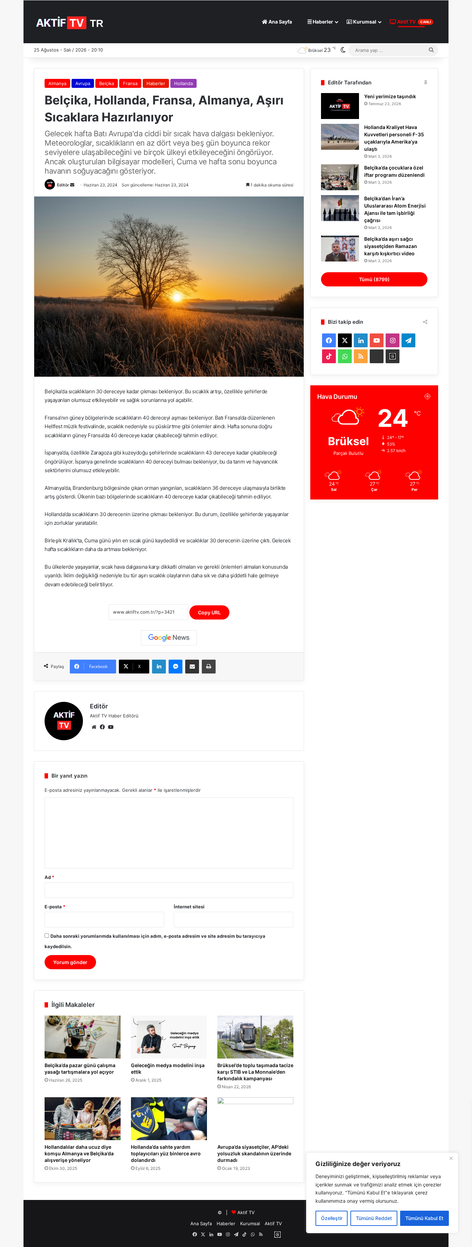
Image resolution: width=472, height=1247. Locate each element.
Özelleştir (331, 1218)
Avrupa (82, 83)
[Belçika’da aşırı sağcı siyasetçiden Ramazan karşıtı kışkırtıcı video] (340, 249)
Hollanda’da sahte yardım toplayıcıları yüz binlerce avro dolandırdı (166, 1153)
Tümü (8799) (374, 279)
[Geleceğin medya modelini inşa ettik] (169, 1037)
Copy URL (209, 612)
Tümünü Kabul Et (424, 1218)
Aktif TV (413, 22)
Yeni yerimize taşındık (390, 96)
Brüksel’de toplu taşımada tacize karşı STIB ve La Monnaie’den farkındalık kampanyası (255, 1071)
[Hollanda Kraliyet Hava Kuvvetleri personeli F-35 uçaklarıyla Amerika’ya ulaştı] (340, 137)
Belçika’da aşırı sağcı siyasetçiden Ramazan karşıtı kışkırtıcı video (390, 246)
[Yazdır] (209, 666)
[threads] (392, 356)
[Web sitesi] (94, 727)
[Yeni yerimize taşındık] (340, 106)
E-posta (55, 906)
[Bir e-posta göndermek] (72, 184)
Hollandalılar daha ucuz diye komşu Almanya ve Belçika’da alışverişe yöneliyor (79, 1153)
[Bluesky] (377, 356)
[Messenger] (175, 666)
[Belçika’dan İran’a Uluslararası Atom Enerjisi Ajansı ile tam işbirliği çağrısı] (340, 208)
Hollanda (183, 83)
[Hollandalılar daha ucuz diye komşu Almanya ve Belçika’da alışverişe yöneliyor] (83, 1118)
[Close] (451, 1158)
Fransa (130, 83)
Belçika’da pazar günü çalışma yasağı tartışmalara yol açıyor (80, 1068)
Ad (49, 877)
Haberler (322, 22)
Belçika (106, 83)
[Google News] (169, 637)
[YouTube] (110, 727)
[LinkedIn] (159, 666)
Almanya (57, 83)
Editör (63, 184)
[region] (382, 1193)
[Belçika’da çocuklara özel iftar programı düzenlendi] (340, 177)
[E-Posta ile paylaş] (192, 666)
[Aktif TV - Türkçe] (70, 21)
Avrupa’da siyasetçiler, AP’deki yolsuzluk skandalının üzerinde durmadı (254, 1153)
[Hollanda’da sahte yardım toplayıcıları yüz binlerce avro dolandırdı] (169, 1118)
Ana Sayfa (279, 22)
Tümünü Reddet (374, 1218)
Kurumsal (364, 22)
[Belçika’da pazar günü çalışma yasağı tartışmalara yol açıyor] (83, 1037)
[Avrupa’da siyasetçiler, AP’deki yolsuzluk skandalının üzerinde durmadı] (255, 1118)
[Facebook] (102, 727)
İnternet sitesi (189, 906)
